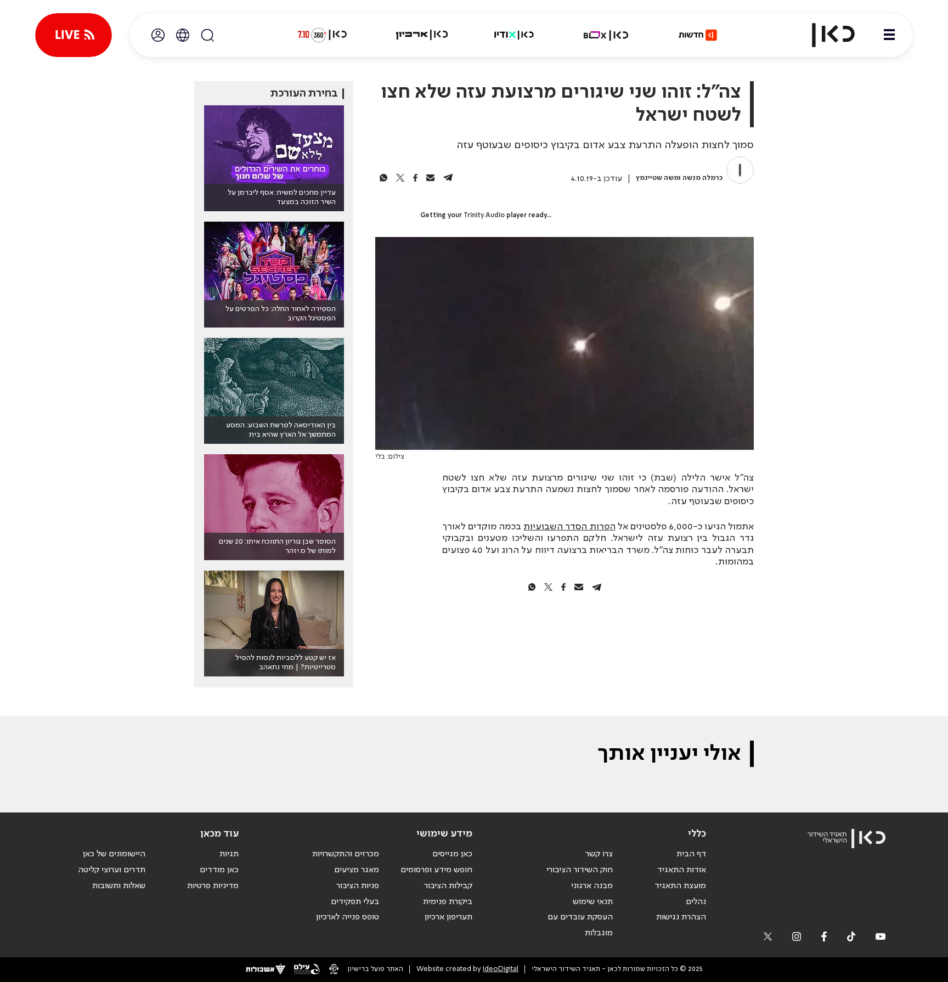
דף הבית (691, 854)
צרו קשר (599, 854)
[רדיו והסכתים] (514, 35)
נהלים (696, 902)
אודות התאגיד (681, 870)
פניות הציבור (357, 886)
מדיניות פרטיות (213, 886)
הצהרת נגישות (681, 917)
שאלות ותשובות (118, 886)
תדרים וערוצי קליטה (111, 870)
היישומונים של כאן (114, 854)
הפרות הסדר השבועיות (569, 527)
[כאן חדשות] (698, 35)
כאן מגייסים (452, 854)
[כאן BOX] (606, 35)
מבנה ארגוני (592, 886)
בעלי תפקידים (355, 902)
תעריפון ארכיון (448, 917)
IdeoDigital (500, 969)
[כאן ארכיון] (422, 35)
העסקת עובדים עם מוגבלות (580, 925)
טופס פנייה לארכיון (347, 917)
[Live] (73, 35)
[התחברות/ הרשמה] (158, 35)
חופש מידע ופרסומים (436, 870)
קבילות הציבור (448, 886)
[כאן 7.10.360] (322, 35)
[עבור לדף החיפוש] (207, 35)
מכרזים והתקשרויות (345, 854)
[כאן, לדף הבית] (824, 35)
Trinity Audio (484, 215)
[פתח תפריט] (889, 35)
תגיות (229, 854)
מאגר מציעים (356, 870)
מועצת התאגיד (680, 886)
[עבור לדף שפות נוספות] (183, 35)
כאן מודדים (219, 870)
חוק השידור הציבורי (579, 870)
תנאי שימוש (593, 902)
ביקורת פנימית (447, 902)
